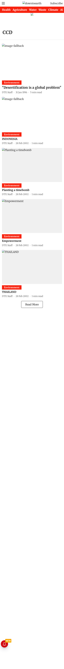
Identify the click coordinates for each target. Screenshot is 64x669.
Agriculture (20, 9)
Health (6, 9)
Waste (42, 9)
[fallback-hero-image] (32, 61)
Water (33, 9)
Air (62, 9)
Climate (53, 9)
